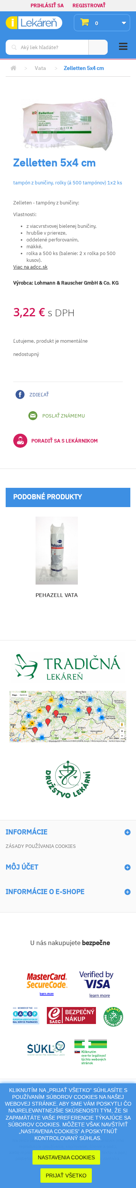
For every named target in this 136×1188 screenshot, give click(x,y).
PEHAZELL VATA (57, 595)
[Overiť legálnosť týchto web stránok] (91, 1052)
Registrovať (89, 5)
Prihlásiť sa (47, 5)
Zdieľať (38, 394)
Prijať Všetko (66, 1176)
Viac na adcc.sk (30, 267)
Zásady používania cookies (41, 846)
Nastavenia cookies (66, 1157)
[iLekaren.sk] (34, 22)
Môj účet (22, 867)
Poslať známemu (63, 416)
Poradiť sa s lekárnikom (64, 441)
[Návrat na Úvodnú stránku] (13, 68)
